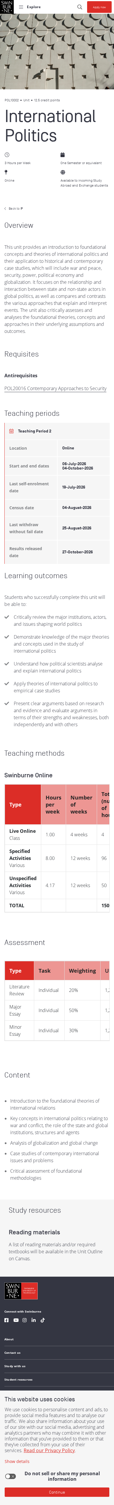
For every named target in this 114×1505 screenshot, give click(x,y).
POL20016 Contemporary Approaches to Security (55, 388)
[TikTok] (43, 1321)
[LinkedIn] (34, 1321)
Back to (16, 208)
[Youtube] (16, 1321)
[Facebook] (6, 1321)
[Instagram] (25, 1321)
